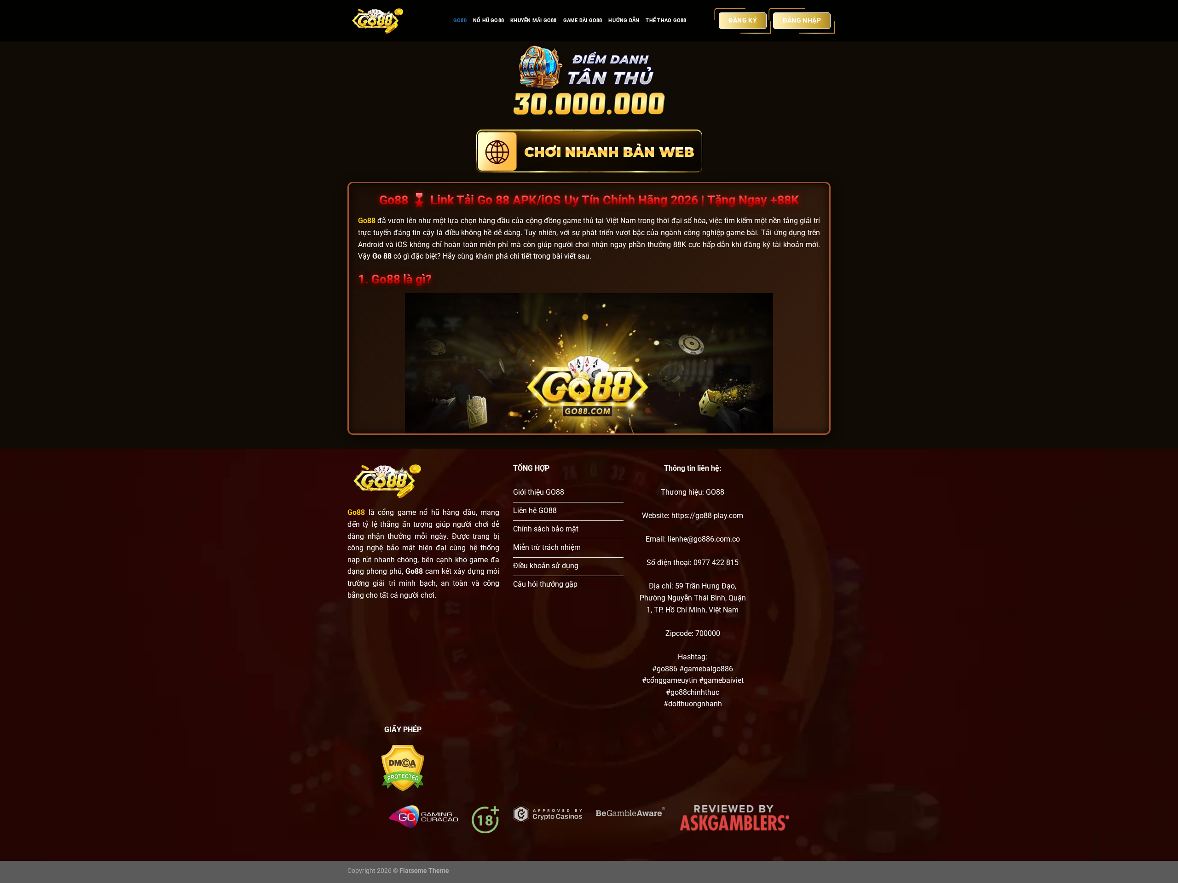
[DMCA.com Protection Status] (402, 767)
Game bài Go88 (582, 20)
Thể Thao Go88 (666, 20)
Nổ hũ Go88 (488, 20)
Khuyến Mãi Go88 (533, 20)
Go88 (460, 20)
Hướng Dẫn (623, 20)
